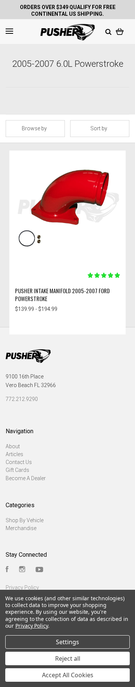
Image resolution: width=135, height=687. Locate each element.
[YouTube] (39, 570)
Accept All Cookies (67, 675)
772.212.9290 (22, 399)
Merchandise (21, 528)
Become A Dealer (26, 478)
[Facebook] (7, 570)
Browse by (34, 128)
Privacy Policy (22, 588)
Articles (14, 454)
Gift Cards (17, 470)
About (13, 446)
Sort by (98, 128)
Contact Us (19, 462)
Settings (67, 642)
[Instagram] (22, 570)
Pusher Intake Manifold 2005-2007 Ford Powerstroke (62, 294)
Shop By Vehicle (25, 520)
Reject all (67, 658)
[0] (120, 31)
